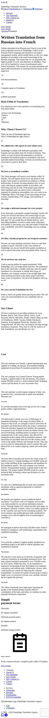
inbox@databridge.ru (12, 9)
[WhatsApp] (3, 716)
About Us (10, 20)
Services (9, 13)
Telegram (38, 9)
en (4, 2)
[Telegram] (6, 716)
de (6, 2)
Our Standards (11, 15)
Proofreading (11, 695)
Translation (10, 690)
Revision (9, 692)
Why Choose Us (12, 18)
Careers (9, 681)
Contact (9, 22)
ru (2, 2)
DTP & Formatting (13, 697)
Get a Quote (6, 27)
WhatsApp (27, 9)
